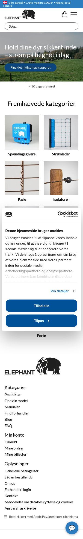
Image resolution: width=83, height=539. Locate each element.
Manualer (12, 407)
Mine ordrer (14, 448)
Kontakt (11, 495)
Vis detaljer (59, 291)
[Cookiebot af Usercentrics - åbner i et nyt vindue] (58, 214)
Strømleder (61, 154)
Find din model (16, 400)
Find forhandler (17, 413)
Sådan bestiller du (19, 477)
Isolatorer (61, 199)
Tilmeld (11, 442)
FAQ (8, 425)
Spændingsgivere (22, 154)
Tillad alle (41, 305)
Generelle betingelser (22, 471)
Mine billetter (16, 454)
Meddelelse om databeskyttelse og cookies (39, 502)
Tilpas (39, 321)
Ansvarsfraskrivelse (20, 508)
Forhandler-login (18, 489)
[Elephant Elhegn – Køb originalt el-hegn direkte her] (20, 14)
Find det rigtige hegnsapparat (30, 67)
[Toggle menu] (73, 14)
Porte (41, 335)
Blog (8, 419)
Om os (10, 483)
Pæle (22, 199)
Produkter (13, 394)
